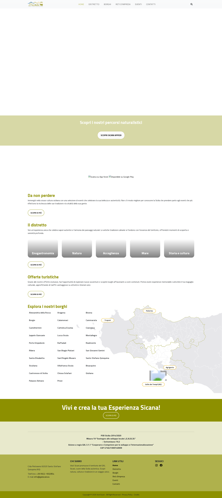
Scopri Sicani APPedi (111, 135)
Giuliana (89, 373)
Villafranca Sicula (65, 365)
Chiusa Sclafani (64, 373)
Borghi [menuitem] (107, 4)
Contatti (116, 483)
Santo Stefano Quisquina (97, 358)
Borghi (115, 472)
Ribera (32, 350)
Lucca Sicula (62, 335)
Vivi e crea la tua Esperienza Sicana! (111, 407)
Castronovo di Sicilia (38, 373)
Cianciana (90, 327)
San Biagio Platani (65, 350)
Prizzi (59, 380)
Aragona (61, 312)
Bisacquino (91, 365)
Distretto (117, 469)
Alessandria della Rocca (40, 312)
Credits (136, 494)
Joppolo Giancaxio (37, 335)
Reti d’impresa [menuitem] (123, 4)
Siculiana (33, 365)
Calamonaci (62, 320)
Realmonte (91, 342)
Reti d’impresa (119, 476)
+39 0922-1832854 (45, 473)
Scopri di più (36, 212)
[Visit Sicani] (35, 4)
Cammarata (91, 320)
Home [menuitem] (81, 4)
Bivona (89, 312)
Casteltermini (35, 327)
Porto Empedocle (36, 342)
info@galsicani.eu (41, 476)
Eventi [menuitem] (138, 4)
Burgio (32, 320)
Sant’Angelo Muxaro (66, 358)
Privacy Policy (127, 494)
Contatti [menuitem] (150, 4)
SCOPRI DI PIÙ (111, 415)
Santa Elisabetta (36, 358)
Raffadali (61, 342)
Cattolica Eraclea (65, 327)
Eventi (115, 480)
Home (115, 465)
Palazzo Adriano (36, 380)
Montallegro (91, 335)
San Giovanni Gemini (95, 350)
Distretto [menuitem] (94, 4)
